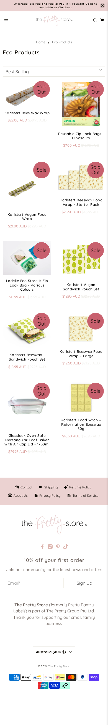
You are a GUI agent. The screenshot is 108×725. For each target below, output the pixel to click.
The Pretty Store (59, 666)
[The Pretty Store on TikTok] (65, 547)
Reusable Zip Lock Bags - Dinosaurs (81, 135)
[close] (102, 5)
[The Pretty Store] (54, 20)
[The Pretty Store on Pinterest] (57, 547)
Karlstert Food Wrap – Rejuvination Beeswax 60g (81, 424)
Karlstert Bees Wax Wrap (27, 113)
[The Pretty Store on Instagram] (50, 547)
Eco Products (62, 42)
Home (40, 42)
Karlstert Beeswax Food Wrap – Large (81, 353)
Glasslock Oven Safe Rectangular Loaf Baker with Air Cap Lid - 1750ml (27, 439)
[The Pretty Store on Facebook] (42, 547)
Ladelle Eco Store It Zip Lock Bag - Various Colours (27, 284)
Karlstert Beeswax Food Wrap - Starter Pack (81, 202)
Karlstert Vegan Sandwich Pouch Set (81, 286)
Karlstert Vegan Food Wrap (27, 216)
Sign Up (84, 583)
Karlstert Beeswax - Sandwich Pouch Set (27, 357)
